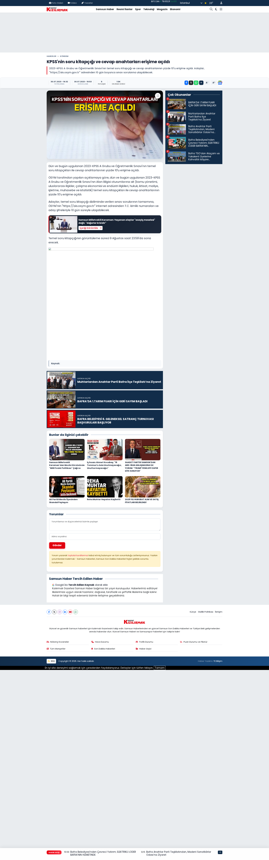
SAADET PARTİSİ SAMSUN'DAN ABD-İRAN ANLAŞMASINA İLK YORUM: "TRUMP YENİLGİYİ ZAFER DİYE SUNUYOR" (141, 466)
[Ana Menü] (221, 9)
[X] (54, 612)
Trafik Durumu (146, 641)
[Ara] (211, 9)
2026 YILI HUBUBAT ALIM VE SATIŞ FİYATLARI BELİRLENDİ (142, 501)
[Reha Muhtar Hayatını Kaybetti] (105, 486)
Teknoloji (148, 9)
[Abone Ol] (220, 83)
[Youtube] (70, 612)
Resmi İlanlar (125, 9)
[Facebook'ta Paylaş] (186, 83)
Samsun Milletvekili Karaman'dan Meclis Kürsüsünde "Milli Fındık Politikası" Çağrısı (67, 465)
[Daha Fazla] (201, 83)
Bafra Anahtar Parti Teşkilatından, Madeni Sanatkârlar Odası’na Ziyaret (178, 853)
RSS (52, 661)
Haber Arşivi (145, 648)
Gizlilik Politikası (205, 611)
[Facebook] (49, 612)
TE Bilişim (217, 661)
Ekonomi (175, 9)
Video (74, 2)
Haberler (51, 56)
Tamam (160, 668)
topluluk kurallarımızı (78, 555)
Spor (138, 9)
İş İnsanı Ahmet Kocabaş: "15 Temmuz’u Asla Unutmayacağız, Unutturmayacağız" (104, 465)
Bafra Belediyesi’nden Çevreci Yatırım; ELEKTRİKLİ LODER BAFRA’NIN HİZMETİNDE (103, 853)
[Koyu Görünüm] (216, 9)
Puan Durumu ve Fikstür (195, 641)
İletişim (218, 611)
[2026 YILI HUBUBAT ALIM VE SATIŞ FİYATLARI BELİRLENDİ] (143, 486)
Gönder (57, 545)
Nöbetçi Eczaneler (59, 641)
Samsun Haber (105, 9)
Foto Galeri (57, 2)
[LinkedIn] (65, 612)
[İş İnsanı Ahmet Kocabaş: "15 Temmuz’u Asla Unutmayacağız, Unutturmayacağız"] (105, 449)
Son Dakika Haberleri (104, 648)
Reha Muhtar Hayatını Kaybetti (103, 499)
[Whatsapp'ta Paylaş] (196, 83)
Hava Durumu (102, 641)
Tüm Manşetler (57, 648)
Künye (193, 611)
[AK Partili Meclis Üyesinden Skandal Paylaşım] (67, 486)
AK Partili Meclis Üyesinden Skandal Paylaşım (63, 501)
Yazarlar (88, 2)
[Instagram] (59, 612)
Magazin (162, 9)
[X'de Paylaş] (191, 83)
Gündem (64, 56)
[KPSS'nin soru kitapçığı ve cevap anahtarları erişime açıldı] (105, 125)
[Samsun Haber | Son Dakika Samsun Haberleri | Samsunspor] (57, 9)
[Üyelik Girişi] (220, 3)
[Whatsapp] (75, 612)
